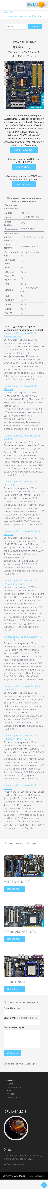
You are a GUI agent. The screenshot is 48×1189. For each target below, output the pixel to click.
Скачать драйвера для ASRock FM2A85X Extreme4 (20, 582)
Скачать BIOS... (24, 166)
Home (10, 1083)
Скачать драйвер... (24, 149)
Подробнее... (14, 888)
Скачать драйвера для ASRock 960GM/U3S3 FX (20, 335)
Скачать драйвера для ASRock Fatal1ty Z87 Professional (20, 737)
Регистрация (14, 1087)
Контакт (11, 1093)
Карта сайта (13, 1097)
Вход (9, 1090)
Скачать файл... (24, 184)
